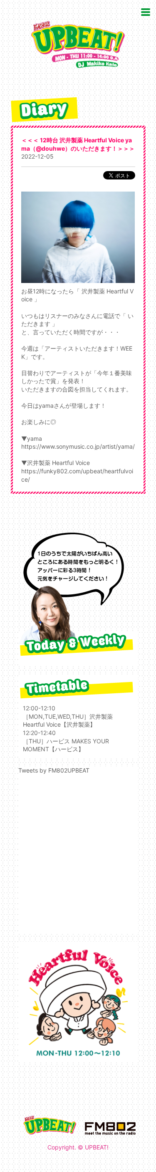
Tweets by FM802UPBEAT (53, 770)
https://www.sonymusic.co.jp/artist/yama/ (78, 446)
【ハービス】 (66, 749)
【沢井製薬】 (78, 724)
